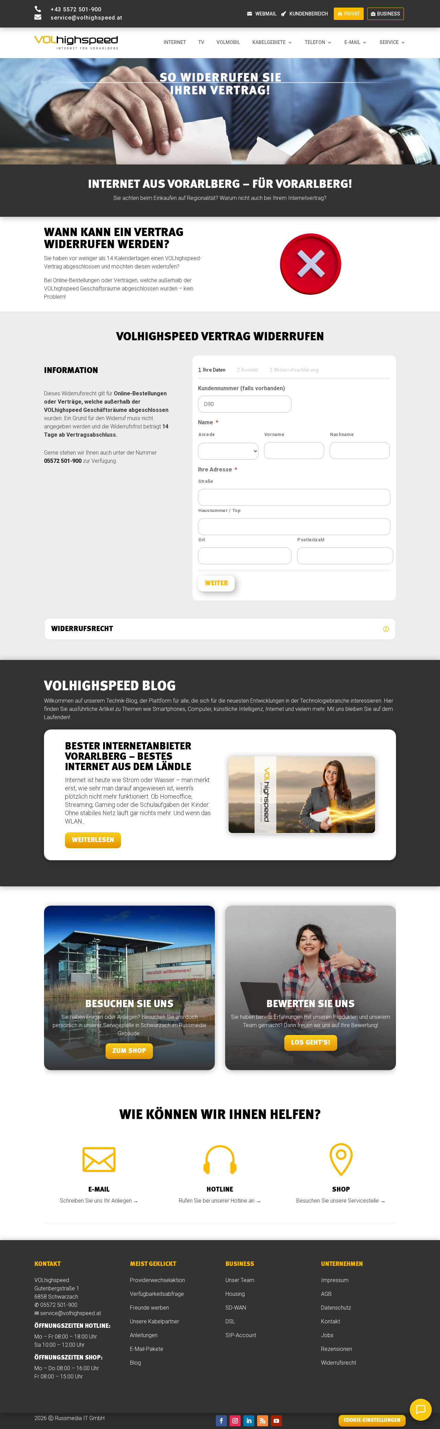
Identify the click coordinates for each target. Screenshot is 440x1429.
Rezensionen (337, 1349)
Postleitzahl (310, 539)
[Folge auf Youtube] (276, 1420)
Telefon (315, 42)
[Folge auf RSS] (262, 1420)
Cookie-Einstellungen (372, 1420)
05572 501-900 (62, 461)
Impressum (335, 1280)
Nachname (342, 434)
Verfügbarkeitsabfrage (157, 1294)
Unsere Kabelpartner (154, 1321)
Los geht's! (310, 1042)
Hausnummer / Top (219, 510)
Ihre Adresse (217, 469)
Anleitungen (144, 1335)
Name (208, 422)
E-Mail (352, 42)
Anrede (206, 434)
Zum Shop (129, 1051)
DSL (230, 1321)
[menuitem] (263, 13)
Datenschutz (336, 1307)
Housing (235, 1294)
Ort (201, 539)
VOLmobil (228, 42)
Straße (205, 481)
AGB (326, 1294)
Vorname (274, 434)
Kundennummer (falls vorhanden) (241, 388)
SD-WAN (236, 1307)
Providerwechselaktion (157, 1280)
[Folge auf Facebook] (221, 1420)
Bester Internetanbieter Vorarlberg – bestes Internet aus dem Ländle (128, 757)
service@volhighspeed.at (70, 1313)
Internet (175, 42)
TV (201, 42)
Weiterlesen (93, 840)
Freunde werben (149, 1307)
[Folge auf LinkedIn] (248, 1420)
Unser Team (240, 1280)
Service (389, 42)
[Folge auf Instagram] (235, 1420)
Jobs (327, 1335)
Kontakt (330, 1321)
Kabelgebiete (269, 42)
